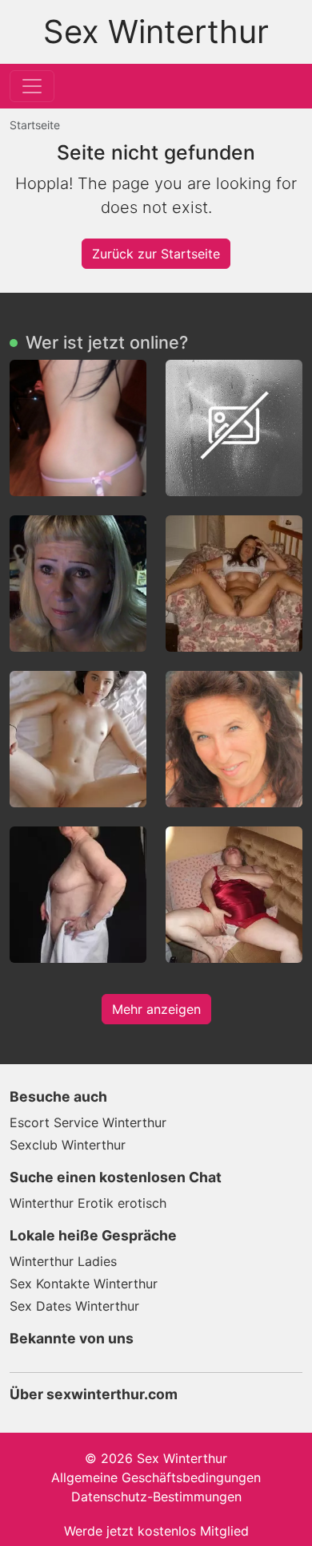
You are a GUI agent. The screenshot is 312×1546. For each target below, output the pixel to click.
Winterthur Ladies (63, 1261)
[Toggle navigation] (32, 86)
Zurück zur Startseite (156, 254)
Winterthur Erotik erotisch (88, 1203)
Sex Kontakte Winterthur (84, 1284)
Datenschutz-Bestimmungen (156, 1497)
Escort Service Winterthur (88, 1122)
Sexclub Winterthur (68, 1145)
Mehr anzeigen (156, 1009)
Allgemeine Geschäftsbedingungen (156, 1477)
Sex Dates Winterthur (74, 1306)
